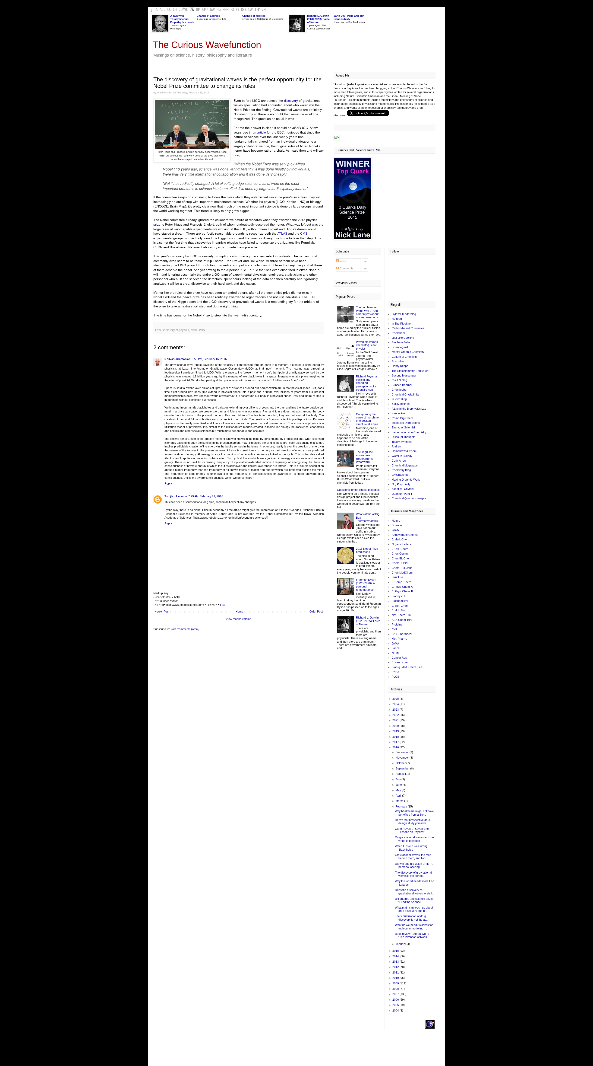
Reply (168, 483)
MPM (225, 9)
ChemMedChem (402, 572)
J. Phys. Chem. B (402, 591)
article (261, 132)
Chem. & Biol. (400, 563)
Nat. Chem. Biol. (402, 615)
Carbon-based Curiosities (408, 328)
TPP (257, 9)
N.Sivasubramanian (177, 359)
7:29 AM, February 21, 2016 (205, 496)
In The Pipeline (401, 323)
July (398, 779)
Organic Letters (401, 544)
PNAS (395, 671)
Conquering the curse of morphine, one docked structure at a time (367, 419)
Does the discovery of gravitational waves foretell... (414, 891)
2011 (396, 972)
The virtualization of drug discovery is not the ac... (411, 918)
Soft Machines (401, 403)
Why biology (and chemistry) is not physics (367, 345)
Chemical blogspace (405, 465)
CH (175, 9)
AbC (162, 9)
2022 (396, 715)
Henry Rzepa (400, 366)
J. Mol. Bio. (398, 610)
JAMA (395, 643)
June (399, 784)
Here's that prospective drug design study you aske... (412, 821)
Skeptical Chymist (403, 489)
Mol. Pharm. (399, 638)
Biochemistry (400, 601)
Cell (394, 629)
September (403, 768)
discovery (291, 100)
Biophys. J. (398, 596)
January (401, 944)
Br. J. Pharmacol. (402, 634)
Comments (346, 268)
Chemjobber (399, 389)
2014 (396, 956)
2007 (396, 994)
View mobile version (238, 619)
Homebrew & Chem (404, 451)
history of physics (177, 330)
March (400, 801)
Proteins (397, 624)
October (401, 763)
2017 (396, 742)
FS (156, 9)
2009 (396, 983)
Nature (396, 520)
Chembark (398, 333)
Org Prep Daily (401, 484)
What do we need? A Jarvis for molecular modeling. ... (414, 926)
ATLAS (282, 233)
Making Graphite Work (406, 479)
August (400, 774)
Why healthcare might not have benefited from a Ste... (414, 813)
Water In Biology (402, 456)
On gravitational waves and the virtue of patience (414, 839)
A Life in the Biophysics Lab (409, 408)
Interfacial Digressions (406, 422)
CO (181, 9)
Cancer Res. (399, 657)
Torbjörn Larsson (175, 496)
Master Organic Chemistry (408, 352)
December (403, 752)
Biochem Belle (401, 342)
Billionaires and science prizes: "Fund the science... (414, 900)
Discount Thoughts (403, 437)
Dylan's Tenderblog (404, 314)
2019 (396, 731)
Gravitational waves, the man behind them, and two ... (413, 856)
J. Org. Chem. (400, 549)
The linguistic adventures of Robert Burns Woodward (364, 457)
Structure (397, 577)
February (402, 806)
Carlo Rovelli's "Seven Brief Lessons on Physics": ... (412, 830)
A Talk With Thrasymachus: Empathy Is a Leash (182, 19)
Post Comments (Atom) (184, 629)
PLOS (395, 676)
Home (239, 611)
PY (237, 9)
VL (186, 9)
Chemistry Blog (401, 470)
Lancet (396, 648)
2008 (396, 988)
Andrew (396, 446)
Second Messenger (404, 375)
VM (264, 9)
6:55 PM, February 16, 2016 (209, 359)
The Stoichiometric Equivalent (410, 371)
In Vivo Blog (399, 399)
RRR (243, 9)
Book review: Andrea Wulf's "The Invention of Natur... (412, 935)
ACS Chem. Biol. (402, 620)
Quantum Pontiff (402, 493)
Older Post (316, 611)
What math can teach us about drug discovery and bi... (414, 909)
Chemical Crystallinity (405, 394)
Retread (397, 318)
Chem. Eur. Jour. (402, 568)
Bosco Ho (398, 361)
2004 (396, 1010)
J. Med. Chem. (401, 539)
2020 (396, 726)
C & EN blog (399, 380)
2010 (396, 978)
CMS (303, 233)
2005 (396, 1005)
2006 (396, 999)
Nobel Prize (198, 330)
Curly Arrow (399, 460)
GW (212, 9)
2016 (396, 747)
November (403, 757)
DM (198, 9)
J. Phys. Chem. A (402, 586)
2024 (396, 704)
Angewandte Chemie (405, 534)
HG (219, 9)
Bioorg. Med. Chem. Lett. (407, 667)
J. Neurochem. (401, 662)
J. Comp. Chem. (402, 582)
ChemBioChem (401, 558)
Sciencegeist (400, 347)
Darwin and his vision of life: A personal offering (413, 865)
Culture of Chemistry (404, 356)
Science (397, 525)
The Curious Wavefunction (207, 45)
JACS (395, 530)
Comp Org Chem (402, 418)
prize (157, 224)
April (399, 795)
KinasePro (398, 413)
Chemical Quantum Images (409, 498)
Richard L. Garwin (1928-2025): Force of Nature (318, 19)
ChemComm (400, 553)
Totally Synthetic (402, 442)
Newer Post (162, 611)
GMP (205, 9)
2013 (396, 961)
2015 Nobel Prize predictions (367, 550)
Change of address (208, 15)
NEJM (395, 653)
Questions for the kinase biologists (358, 490)
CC (169, 9)
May (399, 790)
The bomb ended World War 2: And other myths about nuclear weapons (367, 312)
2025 (396, 698)
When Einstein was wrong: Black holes (411, 848)
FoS (222, 604)
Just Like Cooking (403, 337)
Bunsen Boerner (402, 385)
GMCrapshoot (400, 474)
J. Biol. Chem (400, 605)
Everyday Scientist (403, 427)
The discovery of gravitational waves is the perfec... (413, 874)
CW (191, 9)
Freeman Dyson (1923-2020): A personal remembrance (366, 584)
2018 (396, 736)
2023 (396, 709)
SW (250, 9)
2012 (396, 967)
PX (232, 9)
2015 (396, 950)
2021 (396, 720)
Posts (343, 261)
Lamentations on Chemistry (409, 432)
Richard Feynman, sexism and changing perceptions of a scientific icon (367, 383)
